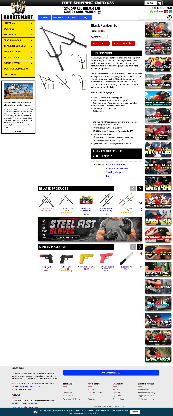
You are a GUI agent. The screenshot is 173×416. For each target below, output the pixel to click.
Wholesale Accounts (146, 399)
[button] (140, 188)
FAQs (90, 396)
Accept (135, 412)
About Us (66, 389)
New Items (58, 17)
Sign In (115, 389)
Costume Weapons (115, 164)
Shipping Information (146, 396)
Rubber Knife (126, 267)
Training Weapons (115, 172)
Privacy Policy (68, 396)
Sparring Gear (12, 40)
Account (45, 17)
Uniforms (9, 23)
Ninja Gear (10, 35)
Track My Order (118, 399)
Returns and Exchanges (72, 399)
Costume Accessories (117, 168)
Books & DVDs (12, 63)
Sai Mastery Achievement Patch (86, 210)
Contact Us (67, 393)
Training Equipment (15, 46)
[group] (46, 202)
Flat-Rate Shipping (95, 393)
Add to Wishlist (123, 43)
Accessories (11, 57)
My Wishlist (117, 396)
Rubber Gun (66, 267)
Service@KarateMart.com (30, 386)
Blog (85, 17)
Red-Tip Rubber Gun (46, 268)
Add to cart (100, 43)
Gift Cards (71, 17)
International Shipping (146, 393)
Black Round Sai (66, 208)
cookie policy (92, 413)
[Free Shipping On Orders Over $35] (62, 4)
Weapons (9, 29)
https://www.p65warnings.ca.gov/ (108, 140)
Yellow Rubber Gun (86, 267)
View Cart (116, 393)
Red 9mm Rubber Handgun (106, 268)
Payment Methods (145, 389)
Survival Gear (12, 52)
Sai (107, 176)
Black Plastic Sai (46, 208)
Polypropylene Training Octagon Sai (106, 210)
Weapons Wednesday (16, 69)
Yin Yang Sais (126, 208)
